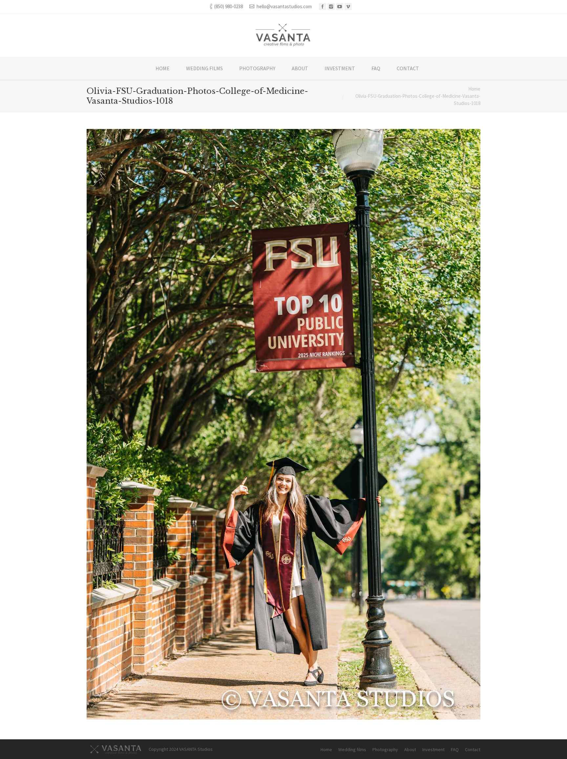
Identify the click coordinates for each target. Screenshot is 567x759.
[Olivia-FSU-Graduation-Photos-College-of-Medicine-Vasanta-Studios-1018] (283, 424)
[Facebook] (322, 6)
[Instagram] (331, 6)
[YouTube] (339, 6)
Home (474, 89)
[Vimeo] (348, 6)
